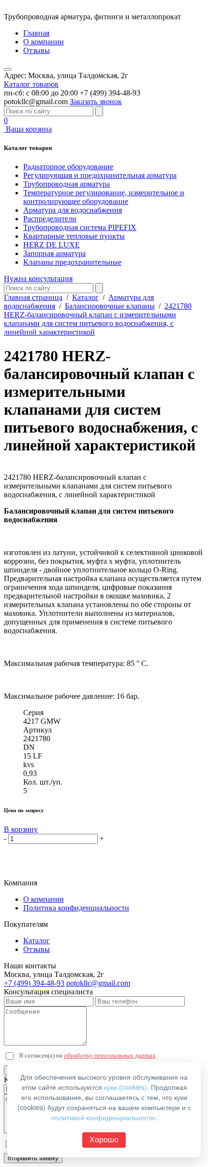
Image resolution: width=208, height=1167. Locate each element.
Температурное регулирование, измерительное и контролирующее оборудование (103, 197)
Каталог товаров (31, 84)
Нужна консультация (38, 278)
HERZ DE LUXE (51, 245)
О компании (43, 42)
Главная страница (33, 297)
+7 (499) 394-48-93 (34, 983)
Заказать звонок (96, 101)
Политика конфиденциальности (76, 908)
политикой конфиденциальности (103, 1117)
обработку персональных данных (110, 1055)
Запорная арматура (54, 253)
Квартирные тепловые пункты (74, 236)
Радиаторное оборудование (68, 167)
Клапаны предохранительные (72, 262)
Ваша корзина (28, 124)
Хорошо (104, 1140)
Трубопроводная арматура (66, 184)
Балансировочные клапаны (110, 306)
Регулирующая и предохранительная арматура (100, 175)
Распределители (49, 219)
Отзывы (36, 50)
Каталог (85, 297)
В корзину (21, 829)
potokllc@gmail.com (98, 983)
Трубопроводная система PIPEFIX (79, 227)
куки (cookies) (125, 1087)
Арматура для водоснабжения (72, 210)
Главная (36, 33)
